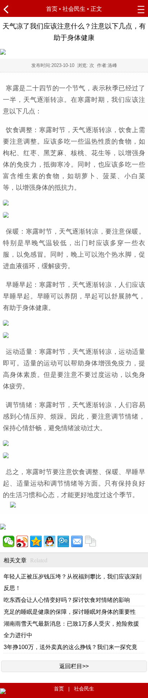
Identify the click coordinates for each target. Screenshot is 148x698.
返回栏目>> (74, 666)
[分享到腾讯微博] (63, 541)
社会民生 (74, 9)
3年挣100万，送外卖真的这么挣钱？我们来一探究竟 (70, 647)
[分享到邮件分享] (77, 541)
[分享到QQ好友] (49, 541)
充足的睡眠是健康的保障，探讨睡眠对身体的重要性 (70, 612)
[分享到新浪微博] (22, 541)
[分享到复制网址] (90, 541)
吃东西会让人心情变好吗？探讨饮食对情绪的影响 (67, 600)
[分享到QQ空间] (36, 541)
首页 (51, 9)
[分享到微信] (8, 541)
